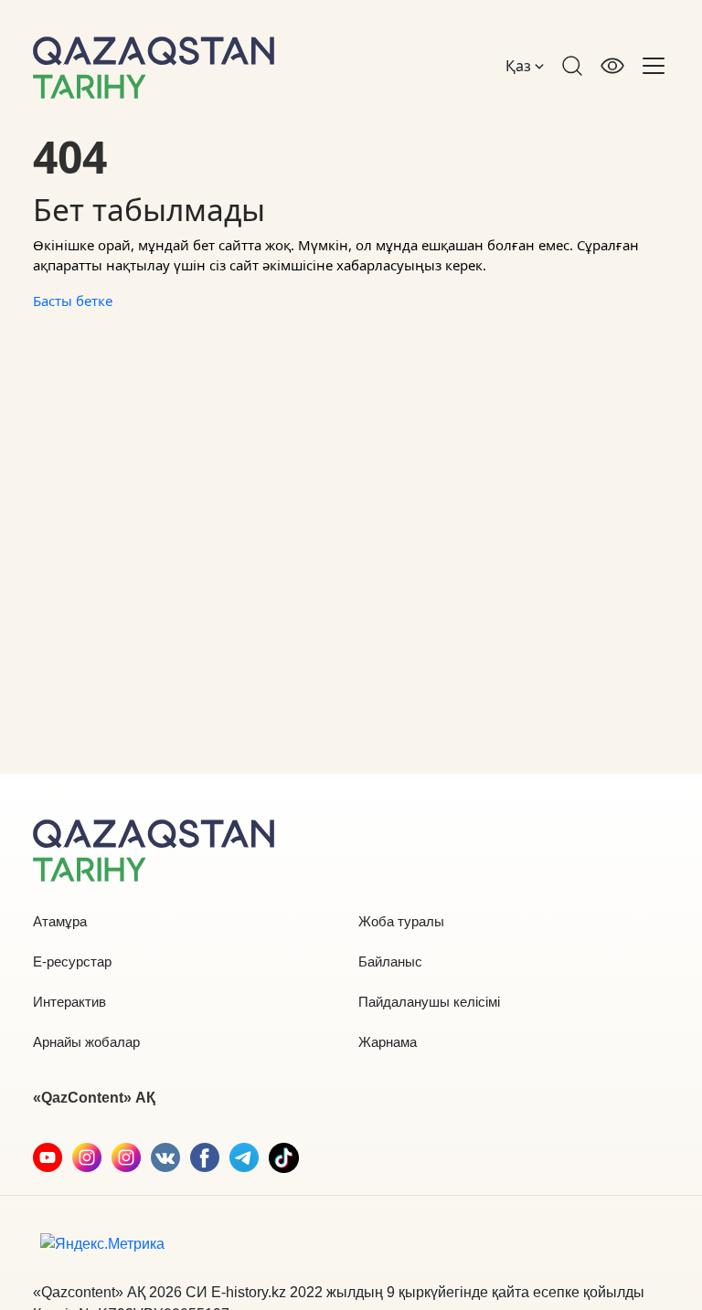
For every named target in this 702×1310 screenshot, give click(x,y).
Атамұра (60, 921)
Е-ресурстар (72, 961)
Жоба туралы (401, 921)
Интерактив (69, 1001)
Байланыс (390, 961)
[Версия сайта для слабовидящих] (612, 66)
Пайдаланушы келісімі (429, 1001)
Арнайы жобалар (86, 1042)
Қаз (520, 66)
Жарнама (387, 1042)
